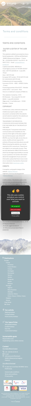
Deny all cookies (15, 209)
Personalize (15, 213)
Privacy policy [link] (15, 216)
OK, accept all (15, 206)
